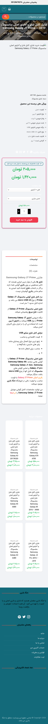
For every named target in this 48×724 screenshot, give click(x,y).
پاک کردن (5, 184)
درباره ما (41, 638)
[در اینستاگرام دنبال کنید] (28, 617)
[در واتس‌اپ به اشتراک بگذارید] (31, 152)
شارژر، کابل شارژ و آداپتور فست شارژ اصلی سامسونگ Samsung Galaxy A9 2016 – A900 (33, 501)
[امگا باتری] (35, 9)
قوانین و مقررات (38, 652)
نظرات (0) (33, 271)
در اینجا (13, 392)
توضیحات (34, 259)
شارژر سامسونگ (24, 36)
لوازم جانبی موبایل (23, 32)
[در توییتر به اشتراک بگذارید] (24, 152)
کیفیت (39, 195)
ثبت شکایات (39, 657)
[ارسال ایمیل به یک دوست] (20, 152)
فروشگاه (37, 32)
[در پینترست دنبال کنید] (19, 617)
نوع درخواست (36, 186)
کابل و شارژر (8, 32)
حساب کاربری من (37, 647)
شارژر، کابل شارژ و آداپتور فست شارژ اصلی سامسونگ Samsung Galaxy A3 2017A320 (14, 450)
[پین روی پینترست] (17, 152)
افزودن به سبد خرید (24, 219)
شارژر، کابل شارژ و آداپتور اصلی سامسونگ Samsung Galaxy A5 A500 (14, 499)
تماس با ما (40, 642)
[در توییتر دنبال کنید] (24, 617)
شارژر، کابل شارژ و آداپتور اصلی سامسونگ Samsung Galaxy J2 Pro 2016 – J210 (33, 552)
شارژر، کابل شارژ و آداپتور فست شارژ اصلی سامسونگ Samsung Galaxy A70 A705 (33, 450)
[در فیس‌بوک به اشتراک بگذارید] (27, 152)
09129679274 (16, 2)
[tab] (24, 259)
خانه (45, 32)
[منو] (4, 9)
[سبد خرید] (9, 9)
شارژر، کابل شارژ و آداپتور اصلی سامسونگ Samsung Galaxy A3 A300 (14, 550)
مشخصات (33, 265)
